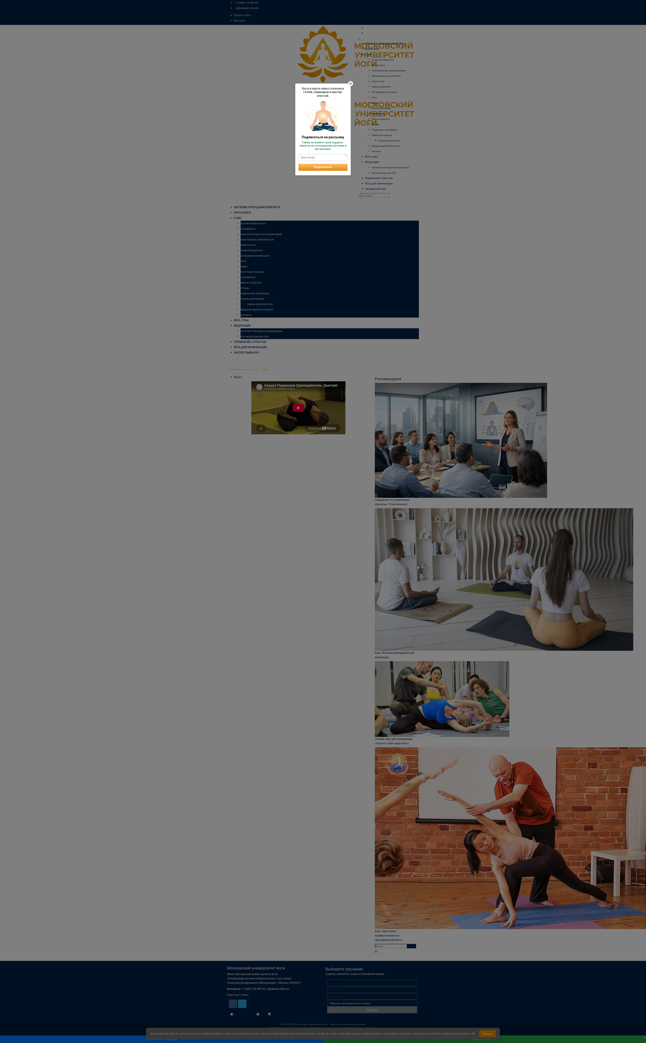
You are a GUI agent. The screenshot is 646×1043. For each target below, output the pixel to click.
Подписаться (323, 167)
